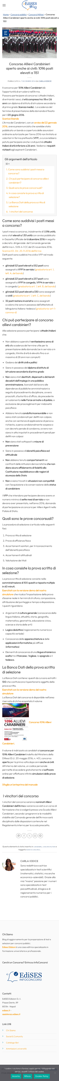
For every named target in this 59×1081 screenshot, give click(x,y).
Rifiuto (27, 1076)
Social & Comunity (14, 1036)
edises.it (6, 1010)
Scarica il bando (10, 118)
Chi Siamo (11, 1030)
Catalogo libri (12, 1042)
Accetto (16, 1076)
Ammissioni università (16, 1048)
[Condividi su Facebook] (23, 835)
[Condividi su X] (29, 835)
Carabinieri (38, 846)
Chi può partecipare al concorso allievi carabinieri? (29, 180)
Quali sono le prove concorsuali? (25, 187)
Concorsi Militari (36, 14)
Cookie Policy (41, 1076)
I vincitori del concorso (21, 211)
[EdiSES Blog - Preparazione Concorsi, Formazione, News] (29, 5)
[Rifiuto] (55, 1073)
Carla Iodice (45, 81)
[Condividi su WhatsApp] (18, 835)
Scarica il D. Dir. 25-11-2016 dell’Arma (21, 250)
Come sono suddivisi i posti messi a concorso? (26, 171)
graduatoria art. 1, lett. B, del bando (36, 286)
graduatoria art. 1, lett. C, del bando (31, 295)
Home (6, 14)
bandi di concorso (33, 849)
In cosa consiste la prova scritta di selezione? (26, 195)
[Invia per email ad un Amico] (35, 835)
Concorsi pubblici (19, 14)
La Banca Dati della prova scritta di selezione (27, 204)
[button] (4, 5)
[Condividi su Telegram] (40, 835)
